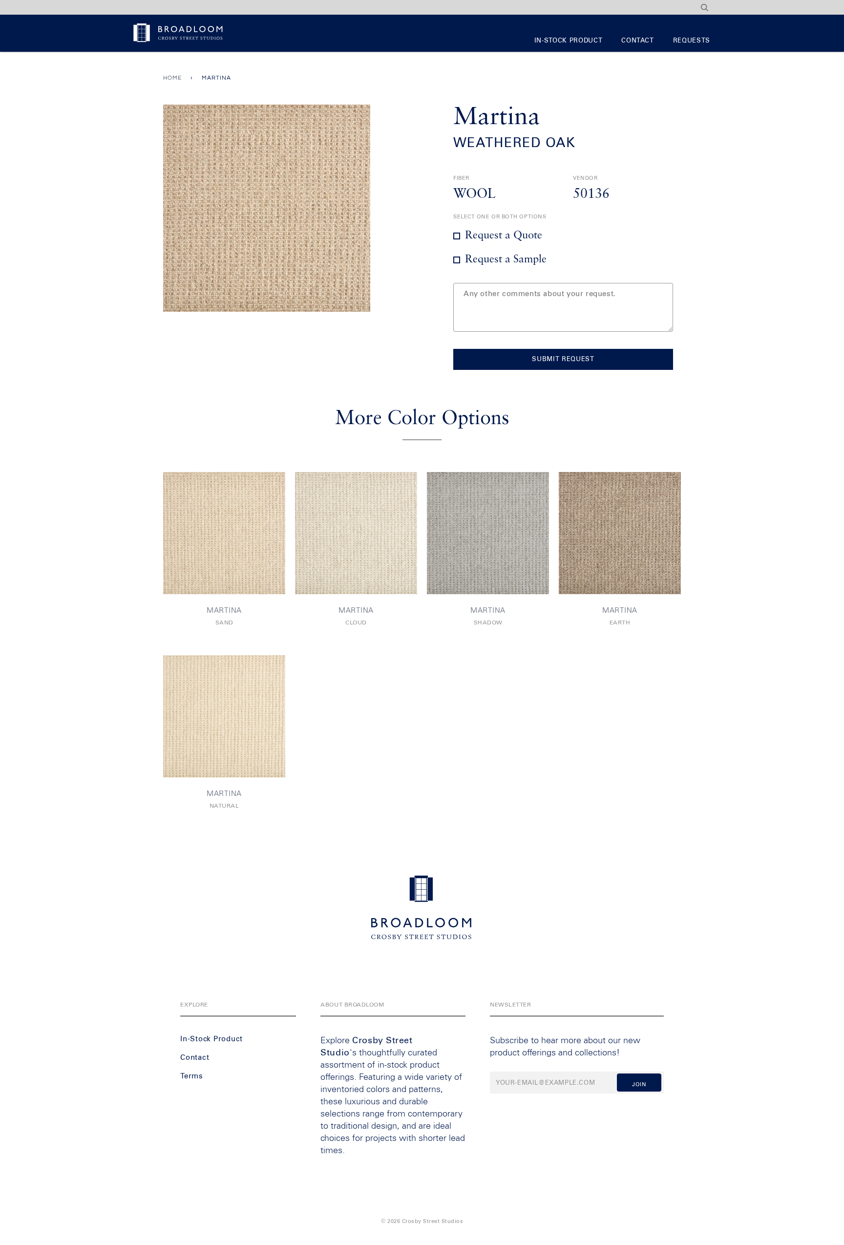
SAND (224, 623)
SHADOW (488, 623)
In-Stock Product (568, 41)
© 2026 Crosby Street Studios (422, 1221)
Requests (691, 41)
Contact (637, 41)
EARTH (620, 623)
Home (172, 78)
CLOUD (356, 623)
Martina (224, 610)
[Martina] (224, 533)
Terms (191, 1076)
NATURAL (224, 806)
